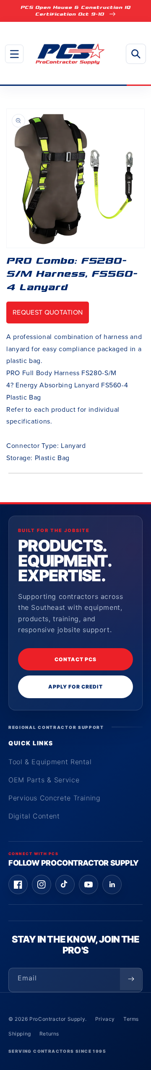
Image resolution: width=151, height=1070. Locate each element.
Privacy (105, 1019)
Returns (49, 1033)
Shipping (19, 1033)
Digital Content (34, 816)
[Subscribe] (131, 979)
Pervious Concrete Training (54, 798)
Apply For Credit (75, 686)
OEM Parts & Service (43, 780)
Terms (131, 1019)
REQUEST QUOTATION (48, 312)
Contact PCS (75, 659)
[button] (14, 54)
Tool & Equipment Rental (50, 761)
